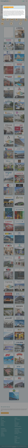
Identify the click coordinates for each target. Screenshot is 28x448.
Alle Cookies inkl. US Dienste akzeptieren (8, 7)
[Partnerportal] (23, 1)
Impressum (5, 17)
